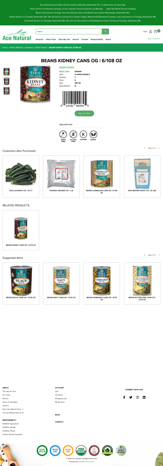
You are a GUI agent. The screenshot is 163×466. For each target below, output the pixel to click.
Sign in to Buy (84, 113)
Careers (6, 406)
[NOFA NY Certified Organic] (94, 450)
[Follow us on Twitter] (131, 397)
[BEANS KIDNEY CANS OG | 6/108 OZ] (36, 84)
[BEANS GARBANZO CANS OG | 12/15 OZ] (102, 280)
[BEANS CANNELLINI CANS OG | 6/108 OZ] (102, 173)
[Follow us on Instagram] (137, 397)
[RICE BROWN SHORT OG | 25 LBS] (142, 173)
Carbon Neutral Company (12, 434)
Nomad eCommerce (86, 461)
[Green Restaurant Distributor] (107, 450)
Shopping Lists (61, 398)
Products (39, 39)
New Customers (154, 38)
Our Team (6, 395)
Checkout (59, 395)
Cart (56, 391)
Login (145, 31)
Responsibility (97, 39)
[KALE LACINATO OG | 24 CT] (21, 173)
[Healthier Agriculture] (42, 450)
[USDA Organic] (81, 450)
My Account (59, 402)
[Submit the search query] (105, 31)
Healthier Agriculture (11, 424)
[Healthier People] (68, 450)
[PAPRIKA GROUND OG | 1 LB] (61, 173)
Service (76, 39)
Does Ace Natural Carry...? (13, 409)
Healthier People (9, 427)
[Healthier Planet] (55, 450)
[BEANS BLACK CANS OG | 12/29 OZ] (21, 280)
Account (59, 388)
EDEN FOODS (66, 67)
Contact (84, 39)
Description (65, 124)
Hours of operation (10, 402)
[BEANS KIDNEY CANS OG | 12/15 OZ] (21, 228)
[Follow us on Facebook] (124, 397)
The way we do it (9, 391)
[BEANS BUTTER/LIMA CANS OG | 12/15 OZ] (142, 280)
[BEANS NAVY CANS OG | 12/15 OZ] (61, 280)
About (108, 39)
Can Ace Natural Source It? (13, 413)
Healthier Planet (9, 431)
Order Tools (51, 39)
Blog (57, 415)
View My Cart (64, 39)
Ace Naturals (17, 34)
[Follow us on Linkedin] (144, 397)
